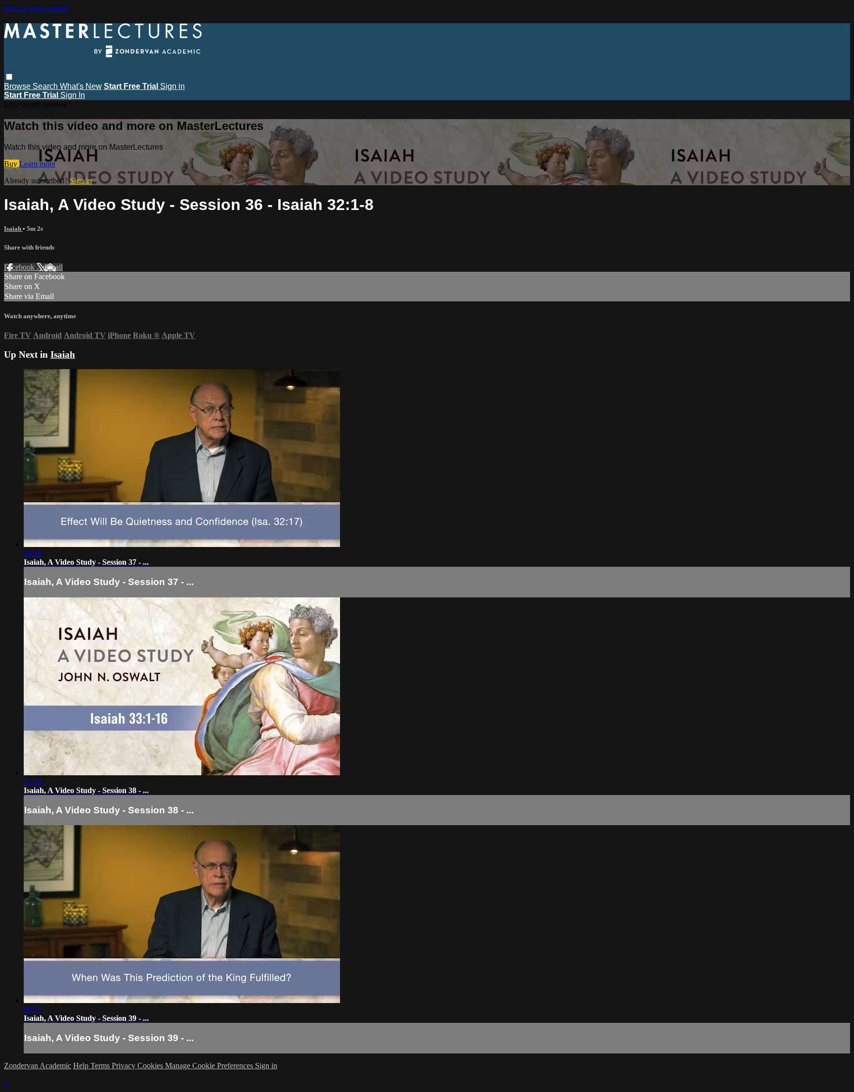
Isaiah (13, 228)
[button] (9, 77)
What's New (81, 86)
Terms (101, 1065)
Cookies (151, 1065)
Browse (18, 86)
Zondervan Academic (37, 1065)
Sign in (172, 86)
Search (46, 86)
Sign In (72, 95)
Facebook (20, 267)
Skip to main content (36, 8)
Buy (11, 164)
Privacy (124, 1065)
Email (53, 267)
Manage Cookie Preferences (210, 1065)
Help (81, 1065)
